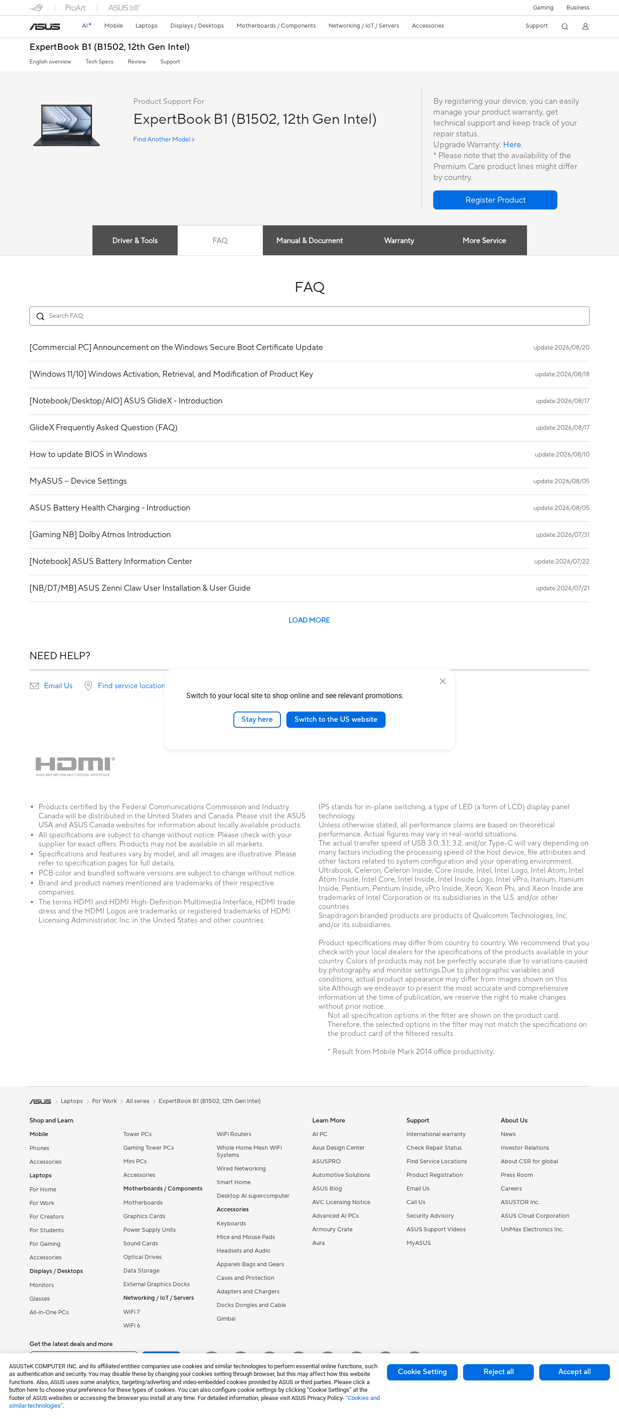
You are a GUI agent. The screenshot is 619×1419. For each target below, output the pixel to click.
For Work (41, 1203)
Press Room (517, 1175)
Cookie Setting (422, 1371)
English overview (50, 61)
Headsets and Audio (244, 1250)
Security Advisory (430, 1216)
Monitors (41, 1285)
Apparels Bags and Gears (250, 1264)
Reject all (499, 1371)
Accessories (45, 1162)
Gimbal (226, 1318)
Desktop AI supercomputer (253, 1196)
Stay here (257, 719)
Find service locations (133, 685)
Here (512, 145)
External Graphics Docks (156, 1284)
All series (138, 1101)
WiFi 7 (131, 1312)
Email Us (58, 685)
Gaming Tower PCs (148, 1148)
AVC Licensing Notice (341, 1202)
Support (170, 61)
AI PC (320, 1134)
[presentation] (34, 686)
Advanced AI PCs (335, 1216)
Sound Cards (140, 1243)
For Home (42, 1189)
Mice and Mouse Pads (246, 1237)
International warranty (436, 1134)
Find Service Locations (436, 1161)
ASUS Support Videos (436, 1229)
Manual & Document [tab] (309, 240)
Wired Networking (241, 1168)
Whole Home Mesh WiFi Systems (249, 1151)
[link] (44, 27)
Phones (39, 1148)
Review (137, 61)
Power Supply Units (149, 1230)
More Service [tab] (484, 240)
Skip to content (35, 28)
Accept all (574, 1371)
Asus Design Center (338, 1148)
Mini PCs (135, 1161)
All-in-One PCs (49, 1312)
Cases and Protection (245, 1278)
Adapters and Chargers (248, 1291)
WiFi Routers (234, 1134)
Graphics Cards (144, 1216)
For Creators (46, 1216)
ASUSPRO (326, 1161)
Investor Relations (525, 1148)
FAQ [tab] (220, 240)
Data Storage (141, 1270)
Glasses (39, 1298)
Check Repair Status (434, 1148)
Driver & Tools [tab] (135, 240)
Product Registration (434, 1175)
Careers (511, 1188)
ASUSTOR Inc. (520, 1202)
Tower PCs (137, 1134)
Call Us (416, 1202)
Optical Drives (142, 1257)
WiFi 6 (131, 1325)
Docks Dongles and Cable (251, 1305)
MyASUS (418, 1243)
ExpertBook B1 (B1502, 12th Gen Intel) (109, 47)
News (508, 1134)
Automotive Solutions (341, 1175)
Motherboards (143, 1202)
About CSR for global (529, 1161)
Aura (318, 1243)
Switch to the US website (336, 719)
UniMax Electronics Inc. (532, 1229)
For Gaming (45, 1244)
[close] (442, 681)
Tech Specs (99, 61)
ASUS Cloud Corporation (535, 1216)
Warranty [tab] (399, 240)
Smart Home (234, 1182)
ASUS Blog (327, 1188)
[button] (543, 7)
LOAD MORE (309, 620)
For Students (46, 1230)
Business (578, 7)
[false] (495, 199)
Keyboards (231, 1223)
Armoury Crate (332, 1229)
